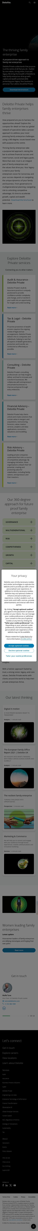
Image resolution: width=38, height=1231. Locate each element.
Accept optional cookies (19, 646)
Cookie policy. (26, 639)
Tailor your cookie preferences (19, 656)
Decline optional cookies (19, 650)
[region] (19, 616)
